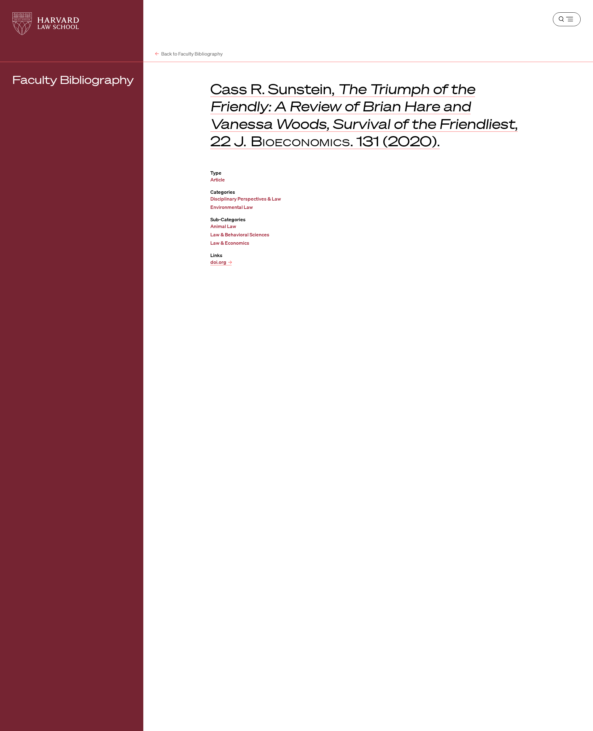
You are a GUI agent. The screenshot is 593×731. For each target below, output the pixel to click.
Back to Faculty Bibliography (191, 54)
